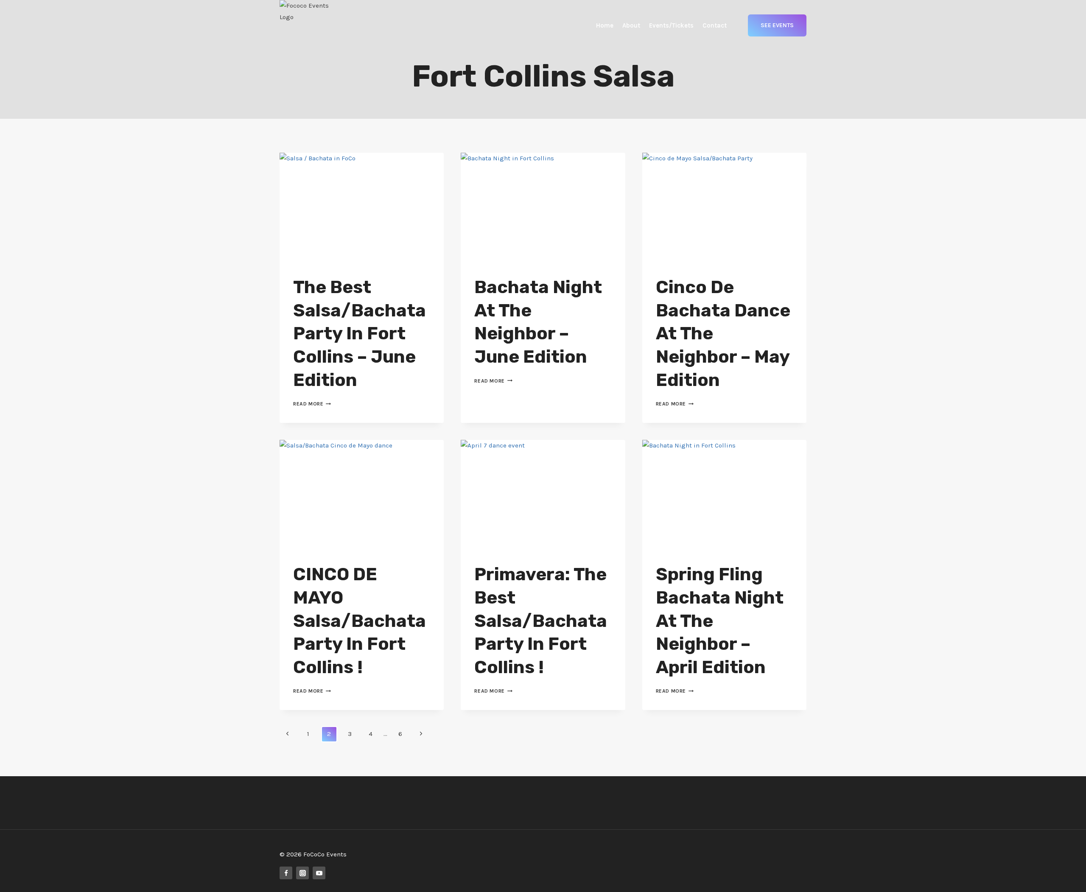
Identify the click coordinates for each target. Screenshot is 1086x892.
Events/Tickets (671, 25)
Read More (312, 404)
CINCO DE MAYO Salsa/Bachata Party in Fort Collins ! (359, 620)
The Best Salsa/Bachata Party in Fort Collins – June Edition (359, 333)
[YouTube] (319, 873)
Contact (715, 25)
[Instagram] (302, 873)
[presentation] (362, 207)
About (631, 25)
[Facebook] (286, 873)
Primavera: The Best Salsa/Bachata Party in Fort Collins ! (540, 620)
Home (604, 25)
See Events (777, 25)
